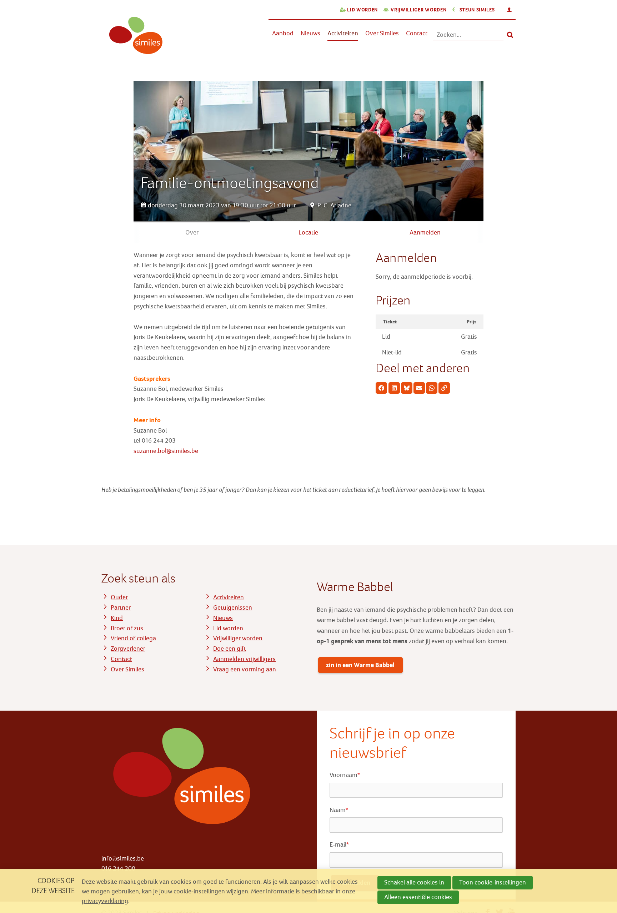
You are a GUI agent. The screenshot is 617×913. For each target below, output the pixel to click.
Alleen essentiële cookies (418, 897)
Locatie (308, 232)
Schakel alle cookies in (414, 882)
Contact (416, 33)
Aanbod (283, 33)
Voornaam (345, 775)
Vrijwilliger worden (418, 9)
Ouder (119, 597)
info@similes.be (122, 858)
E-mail (339, 844)
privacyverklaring (105, 901)
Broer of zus (127, 628)
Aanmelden (425, 232)
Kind (117, 618)
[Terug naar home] (132, 39)
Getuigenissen (232, 607)
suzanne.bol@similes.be (166, 451)
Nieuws (310, 33)
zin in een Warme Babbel (360, 665)
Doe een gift (229, 648)
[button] (381, 388)
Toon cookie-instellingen (492, 882)
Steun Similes (477, 9)
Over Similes (382, 33)
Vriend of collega (133, 638)
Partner (121, 607)
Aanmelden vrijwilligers (244, 659)
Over (192, 232)
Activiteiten (342, 33)
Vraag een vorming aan (244, 669)
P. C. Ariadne (334, 205)
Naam (339, 810)
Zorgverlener (128, 648)
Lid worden (362, 9)
